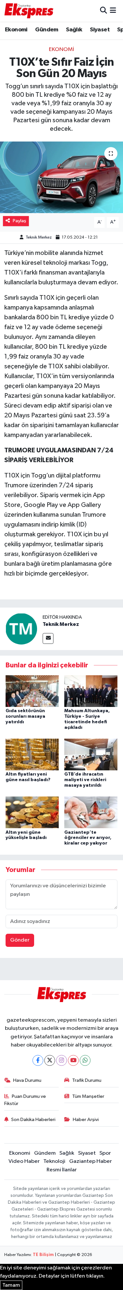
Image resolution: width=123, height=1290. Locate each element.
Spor (105, 1153)
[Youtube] (73, 1060)
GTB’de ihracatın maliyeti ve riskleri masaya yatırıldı (85, 780)
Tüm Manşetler (88, 1096)
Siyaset (100, 30)
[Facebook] (37, 1060)
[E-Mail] (48, 638)
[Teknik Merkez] (21, 628)
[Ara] (103, 10)
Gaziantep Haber (90, 1161)
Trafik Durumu (86, 1080)
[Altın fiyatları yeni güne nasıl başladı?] (32, 754)
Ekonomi (16, 30)
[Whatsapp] (85, 1060)
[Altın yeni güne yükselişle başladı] (32, 812)
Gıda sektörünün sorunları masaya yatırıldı (25, 716)
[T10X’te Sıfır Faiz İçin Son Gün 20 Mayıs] (61, 177)
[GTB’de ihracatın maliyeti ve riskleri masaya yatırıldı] (90, 754)
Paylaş (19, 220)
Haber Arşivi (86, 1119)
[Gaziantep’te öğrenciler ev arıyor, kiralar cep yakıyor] (90, 812)
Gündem (46, 30)
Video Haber (24, 1161)
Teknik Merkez (39, 237)
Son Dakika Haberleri (33, 1119)
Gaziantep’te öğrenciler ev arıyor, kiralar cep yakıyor (88, 838)
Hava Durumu (27, 1080)
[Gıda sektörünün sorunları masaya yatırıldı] (32, 691)
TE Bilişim (43, 1255)
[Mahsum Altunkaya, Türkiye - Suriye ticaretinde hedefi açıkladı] (90, 691)
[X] (49, 1060)
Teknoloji (54, 1161)
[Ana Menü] (113, 10)
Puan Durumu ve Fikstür (25, 1100)
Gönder (20, 940)
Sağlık (74, 30)
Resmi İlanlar (62, 1170)
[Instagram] (61, 1060)
